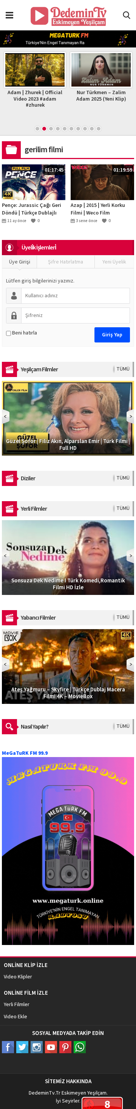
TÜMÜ (123, 369)
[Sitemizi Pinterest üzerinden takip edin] (65, 1047)
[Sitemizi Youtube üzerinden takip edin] (51, 1047)
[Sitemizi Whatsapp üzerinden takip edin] (80, 1047)
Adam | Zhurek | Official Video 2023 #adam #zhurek (35, 99)
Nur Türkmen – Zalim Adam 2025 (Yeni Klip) (101, 96)
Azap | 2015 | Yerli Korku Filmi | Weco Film (98, 209)
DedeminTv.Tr (44, 1093)
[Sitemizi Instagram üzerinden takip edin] (37, 1047)
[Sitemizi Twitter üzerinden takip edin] (22, 1047)
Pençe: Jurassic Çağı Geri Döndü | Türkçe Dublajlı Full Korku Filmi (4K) (31, 209)
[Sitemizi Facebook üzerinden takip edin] (8, 1047)
